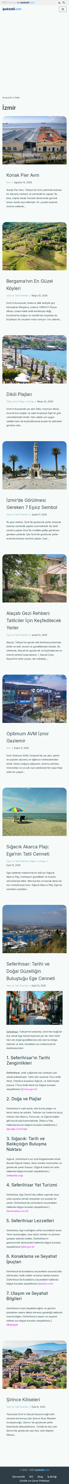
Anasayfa (7, 97)
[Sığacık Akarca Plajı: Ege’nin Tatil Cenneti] (34, 812)
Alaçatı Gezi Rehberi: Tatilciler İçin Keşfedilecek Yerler (33, 621)
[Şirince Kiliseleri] (34, 1365)
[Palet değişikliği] (59, 2)
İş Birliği (52, 1476)
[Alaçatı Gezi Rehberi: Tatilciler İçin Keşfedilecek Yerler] (34, 578)
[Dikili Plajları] (34, 359)
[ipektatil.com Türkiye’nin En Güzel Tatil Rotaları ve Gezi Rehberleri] (12, 9)
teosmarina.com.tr (17, 1211)
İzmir (14, 401)
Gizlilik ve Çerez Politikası (34, 1480)
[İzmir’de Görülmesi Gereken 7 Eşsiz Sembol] (34, 465)
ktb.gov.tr (28, 1246)
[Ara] (64, 2)
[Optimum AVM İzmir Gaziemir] (34, 699)
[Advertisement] (34, 49)
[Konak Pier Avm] (34, 140)
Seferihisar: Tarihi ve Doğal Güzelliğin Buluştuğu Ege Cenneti (30, 971)
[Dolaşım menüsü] (63, 9)
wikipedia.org (14, 1175)
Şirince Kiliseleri (23, 1399)
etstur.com (46, 1283)
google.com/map (16, 1128)
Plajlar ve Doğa (26, 401)
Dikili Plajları (19, 394)
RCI (31, 1476)
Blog (40, 1476)
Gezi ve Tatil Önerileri (17, 295)
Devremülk (18, 1476)
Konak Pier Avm (22, 175)
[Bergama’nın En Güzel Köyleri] (34, 246)
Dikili (8, 401)
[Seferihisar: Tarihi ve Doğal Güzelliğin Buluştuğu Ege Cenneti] (34, 929)
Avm (8, 182)
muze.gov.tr (29, 1089)
